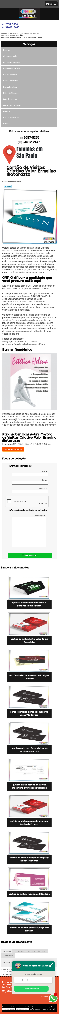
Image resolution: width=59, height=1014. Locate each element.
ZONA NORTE (20, 951)
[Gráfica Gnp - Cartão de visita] (29, 14)
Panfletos (7, 112)
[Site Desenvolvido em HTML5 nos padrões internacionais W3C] (22, 1009)
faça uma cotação (13, 449)
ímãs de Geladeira (10, 99)
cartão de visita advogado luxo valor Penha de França (29, 823)
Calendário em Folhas (11, 69)
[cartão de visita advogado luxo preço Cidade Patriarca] (29, 843)
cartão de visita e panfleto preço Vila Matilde (29, 929)
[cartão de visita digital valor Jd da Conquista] (29, 624)
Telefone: (43, 488)
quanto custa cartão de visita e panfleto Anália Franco (29, 604)
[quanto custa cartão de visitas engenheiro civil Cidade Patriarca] (29, 770)
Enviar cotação (29, 555)
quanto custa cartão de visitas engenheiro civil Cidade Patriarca (29, 786)
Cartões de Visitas (10, 81)
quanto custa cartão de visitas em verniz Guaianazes (29, 750)
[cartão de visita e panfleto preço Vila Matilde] (29, 913)
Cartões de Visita (10, 75)
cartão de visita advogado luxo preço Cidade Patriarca (29, 859)
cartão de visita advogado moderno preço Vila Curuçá (29, 713)
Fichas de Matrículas (11, 93)
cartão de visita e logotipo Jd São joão (29, 894)
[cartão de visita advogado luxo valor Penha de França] (29, 806)
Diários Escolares (10, 87)
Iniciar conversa (31, 988)
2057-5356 (11, 24)
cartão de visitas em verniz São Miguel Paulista (29, 677)
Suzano (31, 951)
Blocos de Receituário (11, 62)
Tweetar (8, 186)
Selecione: (7, 951)
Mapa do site (46, 996)
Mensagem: (40, 516)
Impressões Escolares (12, 105)
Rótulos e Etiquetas (11, 118)
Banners (6, 50)
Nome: (45, 471)
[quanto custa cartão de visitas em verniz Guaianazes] (29, 733)
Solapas (6, 124)
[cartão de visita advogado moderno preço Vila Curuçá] (29, 697)
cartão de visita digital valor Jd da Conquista (29, 640)
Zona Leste (8, 956)
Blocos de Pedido (10, 56)
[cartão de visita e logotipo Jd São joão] (29, 879)
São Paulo (41, 951)
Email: (45, 480)
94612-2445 (12, 27)
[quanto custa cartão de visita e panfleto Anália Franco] (29, 588)
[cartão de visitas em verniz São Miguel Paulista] (29, 660)
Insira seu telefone (33, 974)
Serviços (29, 44)
